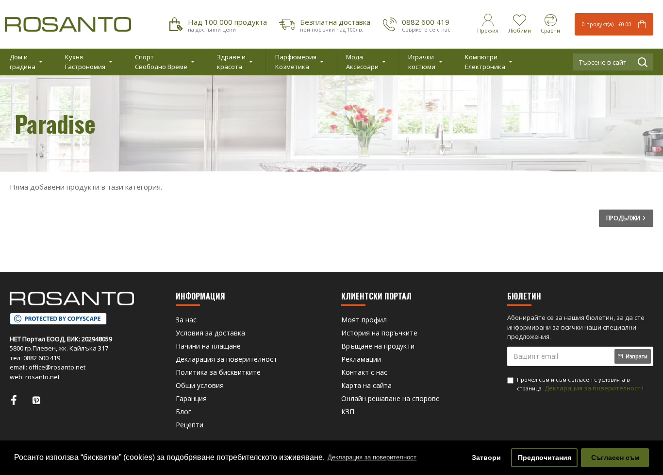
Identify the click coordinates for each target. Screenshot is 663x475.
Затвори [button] (486, 457)
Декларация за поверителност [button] (372, 457)
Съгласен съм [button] (615, 457)
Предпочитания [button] (544, 457)
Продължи (623, 218)
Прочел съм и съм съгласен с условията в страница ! (580, 384)
